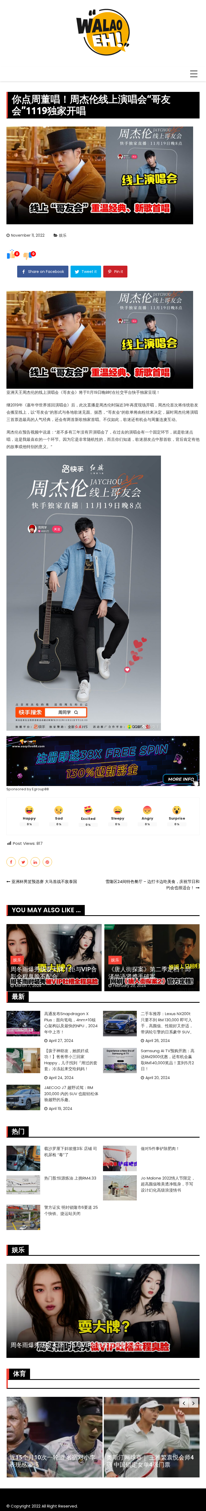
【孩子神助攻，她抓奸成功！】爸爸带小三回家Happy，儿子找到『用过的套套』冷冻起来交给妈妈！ (70, 1060)
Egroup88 (40, 789)
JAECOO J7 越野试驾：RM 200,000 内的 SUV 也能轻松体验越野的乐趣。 (71, 1093)
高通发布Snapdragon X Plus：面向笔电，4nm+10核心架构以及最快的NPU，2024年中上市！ (71, 1023)
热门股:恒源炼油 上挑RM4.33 (70, 1178)
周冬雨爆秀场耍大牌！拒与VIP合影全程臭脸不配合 (53, 972)
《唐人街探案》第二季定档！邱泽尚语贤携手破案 (149, 972)
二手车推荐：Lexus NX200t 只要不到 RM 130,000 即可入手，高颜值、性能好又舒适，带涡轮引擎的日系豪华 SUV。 (167, 1023)
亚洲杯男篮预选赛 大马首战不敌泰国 (44, 881)
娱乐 (63, 235)
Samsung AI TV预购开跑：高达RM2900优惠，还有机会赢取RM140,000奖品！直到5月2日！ (167, 1060)
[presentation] (184, 1403)
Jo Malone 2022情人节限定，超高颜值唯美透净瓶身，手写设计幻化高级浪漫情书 (168, 1184)
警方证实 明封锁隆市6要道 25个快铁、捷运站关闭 (71, 1210)
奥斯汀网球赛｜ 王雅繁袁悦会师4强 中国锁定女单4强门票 (150, 1460)
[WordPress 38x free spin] (103, 760)
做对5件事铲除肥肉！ (160, 1148)
